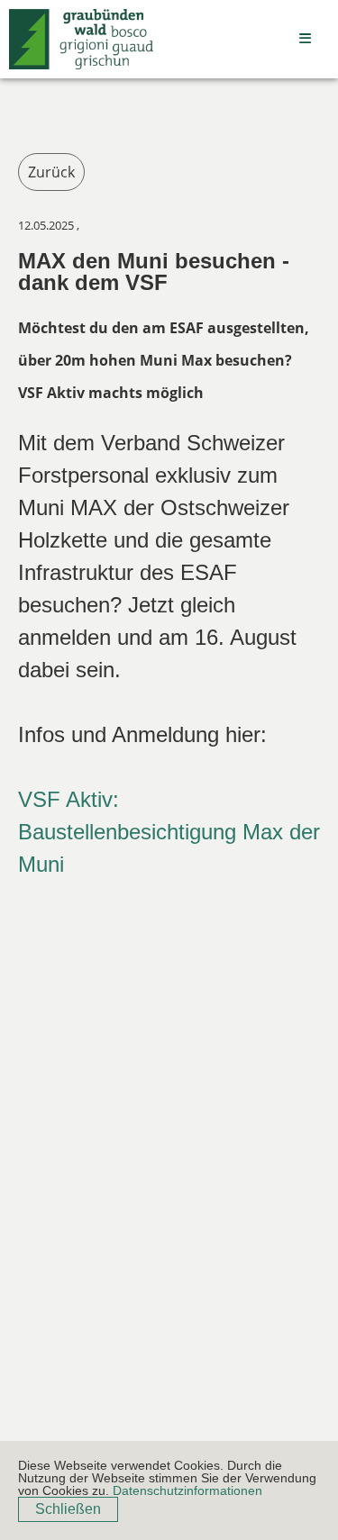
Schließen (68, 1509)
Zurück (51, 172)
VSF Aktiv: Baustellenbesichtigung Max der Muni (169, 831)
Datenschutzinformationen (187, 1490)
